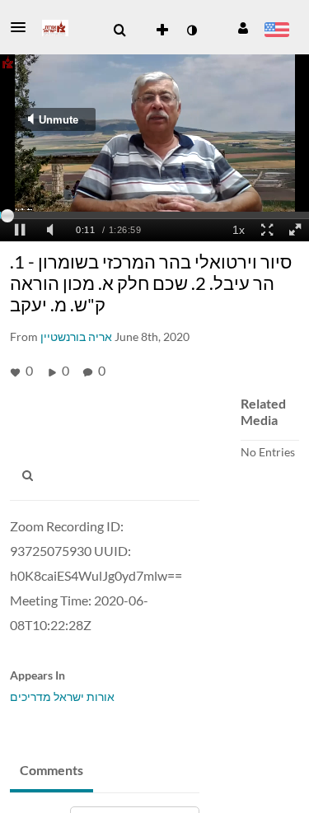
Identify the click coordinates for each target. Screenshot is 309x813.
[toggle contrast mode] (191, 30)
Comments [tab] (51, 770)
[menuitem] (119, 30)
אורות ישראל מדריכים (62, 696)
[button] (23, 27)
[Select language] (276, 31)
